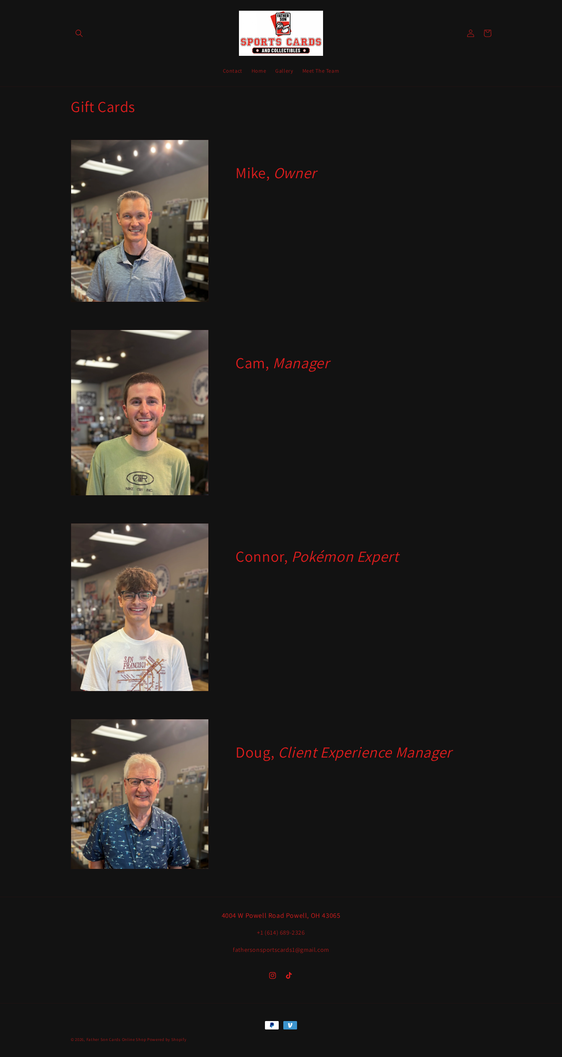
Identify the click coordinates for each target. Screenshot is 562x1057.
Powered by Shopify (167, 1039)
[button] (79, 33)
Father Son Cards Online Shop (116, 1039)
